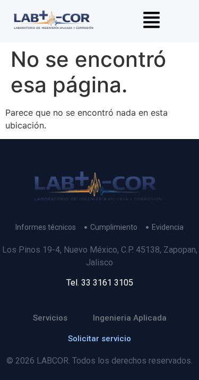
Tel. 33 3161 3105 (99, 283)
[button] (151, 21)
